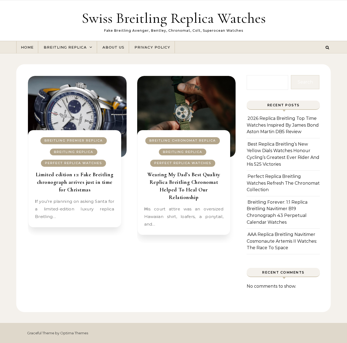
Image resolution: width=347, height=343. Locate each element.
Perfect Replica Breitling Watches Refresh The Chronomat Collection (283, 183)
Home (27, 47)
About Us (113, 47)
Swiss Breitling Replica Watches (174, 18)
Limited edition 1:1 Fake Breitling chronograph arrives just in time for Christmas (74, 182)
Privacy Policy (152, 47)
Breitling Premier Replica (73, 140)
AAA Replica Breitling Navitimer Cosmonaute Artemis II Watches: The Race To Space (282, 241)
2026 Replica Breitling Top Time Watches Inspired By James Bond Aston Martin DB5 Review (283, 125)
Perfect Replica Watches (73, 163)
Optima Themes (74, 333)
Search (305, 82)
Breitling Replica (65, 47)
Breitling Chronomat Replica (182, 140)
